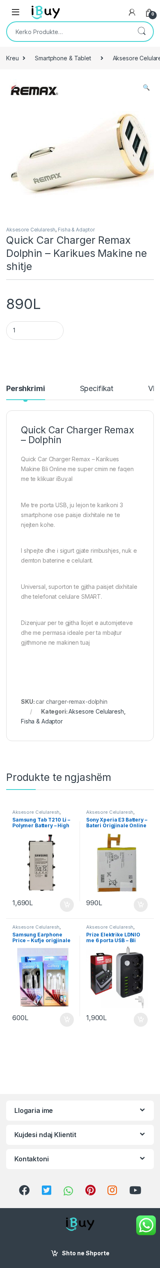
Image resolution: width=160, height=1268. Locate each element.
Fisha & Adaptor (76, 230)
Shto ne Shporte (86, 1253)
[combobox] (68, 31)
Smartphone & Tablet (63, 58)
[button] (146, 87)
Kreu (12, 58)
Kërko (141, 31)
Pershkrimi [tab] (25, 389)
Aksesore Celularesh (30, 230)
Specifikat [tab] (97, 389)
